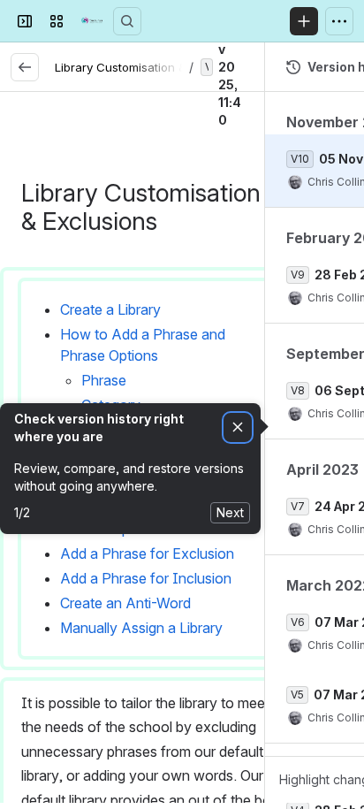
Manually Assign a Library (141, 628)
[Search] (127, 21)
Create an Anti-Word (125, 603)
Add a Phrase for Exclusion (147, 553)
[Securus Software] (92, 21)
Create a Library (110, 309)
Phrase (103, 380)
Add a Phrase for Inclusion (145, 578)
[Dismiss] (237, 427)
